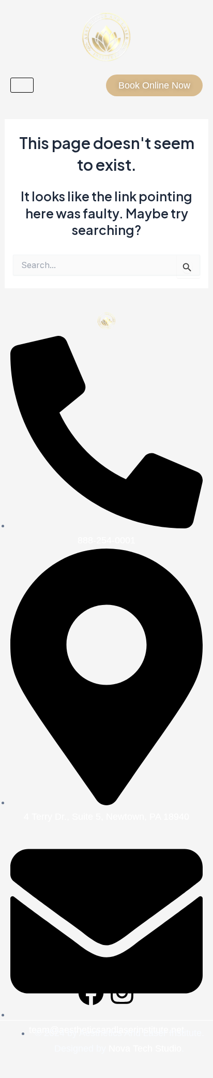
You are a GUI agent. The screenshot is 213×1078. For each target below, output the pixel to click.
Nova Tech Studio (145, 1048)
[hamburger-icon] (22, 85)
